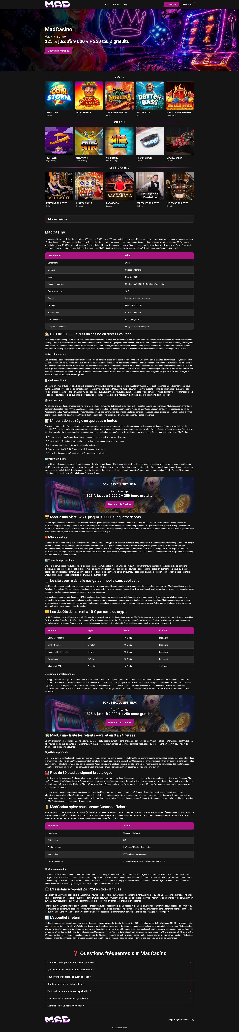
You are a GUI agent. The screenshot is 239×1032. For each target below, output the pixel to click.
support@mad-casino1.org (181, 1019)
